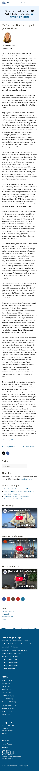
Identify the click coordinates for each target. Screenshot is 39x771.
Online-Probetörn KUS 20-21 (13, 499)
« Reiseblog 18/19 (8, 440)
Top (35, 765)
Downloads (5, 614)
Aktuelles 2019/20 (8, 611)
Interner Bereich (7, 617)
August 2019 (6, 711)
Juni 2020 (5, 683)
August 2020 (6, 680)
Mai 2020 (5, 686)
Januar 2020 (6, 699)
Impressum (5, 747)
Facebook (4, 599)
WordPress (23, 599)
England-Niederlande (9, 669)
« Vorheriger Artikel (9, 447)
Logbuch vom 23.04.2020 (10, 665)
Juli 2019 (4, 714)
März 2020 (5, 693)
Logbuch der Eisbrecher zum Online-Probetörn (19, 491)
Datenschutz (6, 750)
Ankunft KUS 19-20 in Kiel (10, 656)
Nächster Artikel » (29, 447)
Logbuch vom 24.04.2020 (10, 662)
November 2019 (7, 705)
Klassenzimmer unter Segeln (18, 3)
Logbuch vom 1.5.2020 (9, 659)
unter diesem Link (25, 479)
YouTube (18, 599)
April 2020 (5, 689)
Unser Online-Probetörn (12, 494)
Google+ (8, 599)
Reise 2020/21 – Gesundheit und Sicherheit (18, 489)
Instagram (13, 599)
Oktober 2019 (6, 708)
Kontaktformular (7, 744)
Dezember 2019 (7, 702)
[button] (3, 453)
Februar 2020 (6, 696)
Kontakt (4, 619)
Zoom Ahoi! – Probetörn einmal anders (16, 496)
